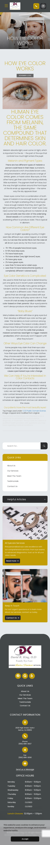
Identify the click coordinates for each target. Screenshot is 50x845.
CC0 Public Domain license (34, 411)
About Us (11, 465)
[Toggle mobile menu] (6, 5)
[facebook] (18, 676)
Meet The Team (14, 476)
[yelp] (32, 676)
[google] (25, 676)
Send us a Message (25, 769)
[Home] (20, 6)
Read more (11, 561)
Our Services (12, 470)
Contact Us (12, 486)
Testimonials (12, 481)
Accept (25, 839)
